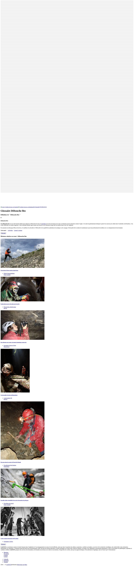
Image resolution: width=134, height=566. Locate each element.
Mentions (6, 552)
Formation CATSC (8, 541)
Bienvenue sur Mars (22, 564)
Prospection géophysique (10, 307)
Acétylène (10, 230)
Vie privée (6, 553)
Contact (6, 556)
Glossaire (3, 233)
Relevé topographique (9, 273)
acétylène (43, 223)
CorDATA (8, 564)
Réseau (5, 399)
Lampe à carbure (18, 230)
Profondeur (6, 466)
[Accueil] (17, 207)
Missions (3, 544)
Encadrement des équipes (10, 465)
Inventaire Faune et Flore (10, 345)
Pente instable (7, 274)
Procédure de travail (8, 503)
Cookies (6, 555)
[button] (67, 199)
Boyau (5, 308)
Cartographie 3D (8, 398)
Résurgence (6, 346)
